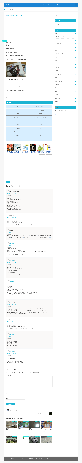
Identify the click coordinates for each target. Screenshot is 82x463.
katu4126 (12, 243)
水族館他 (40, 131)
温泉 (40, 135)
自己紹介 (12, 458)
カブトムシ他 (17, 128)
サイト (7, 398)
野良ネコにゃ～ (40, 139)
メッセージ (18, 458)
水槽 (63, 4)
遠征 (17, 121)
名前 (7, 388)
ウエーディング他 (40, 110)
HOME (7, 458)
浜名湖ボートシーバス (51, 4)
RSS (57, 107)
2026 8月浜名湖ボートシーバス (62, 110)
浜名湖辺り (41, 458)
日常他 (17, 139)
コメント (8, 375)
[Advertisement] (29, 30)
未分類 (56, 101)
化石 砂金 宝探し (17, 131)
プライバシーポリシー (70, 4)
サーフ (58, 4)
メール (7, 393)
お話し (17, 106)
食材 (40, 128)
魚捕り (43, 4)
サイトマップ (24, 458)
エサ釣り (17, 113)
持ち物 (17, 135)
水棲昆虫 (40, 124)
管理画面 (31, 458)
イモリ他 (17, 124)
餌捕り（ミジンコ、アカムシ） (40, 117)
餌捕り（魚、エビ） (17, 117)
